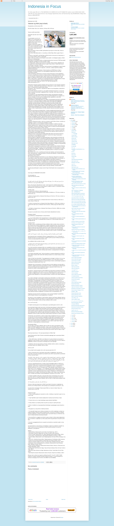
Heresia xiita (74, 138)
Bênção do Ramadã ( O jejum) (77, 285)
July (72, 127)
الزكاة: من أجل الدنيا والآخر (76, 209)
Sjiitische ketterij (74, 136)
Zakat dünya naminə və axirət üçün (78, 198)
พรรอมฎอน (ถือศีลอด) (75, 303)
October (73, 123)
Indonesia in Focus (44, 6)
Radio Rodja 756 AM (75, 23)
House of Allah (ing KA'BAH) (77, 257)
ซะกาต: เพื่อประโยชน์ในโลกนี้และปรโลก (78, 204)
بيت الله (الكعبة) (74, 280)
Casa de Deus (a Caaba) (76, 260)
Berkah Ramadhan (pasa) (76, 308)
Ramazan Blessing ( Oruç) (76, 293)
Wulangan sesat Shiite (76, 162)
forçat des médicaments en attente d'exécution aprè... (78, 174)
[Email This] (46, 462)
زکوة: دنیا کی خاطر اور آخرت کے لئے (77, 196)
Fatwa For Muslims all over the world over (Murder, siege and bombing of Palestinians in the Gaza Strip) (78, 101)
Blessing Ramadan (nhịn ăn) (77, 302)
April (72, 316)
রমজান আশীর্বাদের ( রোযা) (75, 297)
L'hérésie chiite (74, 141)
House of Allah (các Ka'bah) (76, 274)
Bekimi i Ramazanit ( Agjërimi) (77, 296)
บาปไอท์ (73, 157)
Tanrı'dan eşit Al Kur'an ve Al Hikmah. (78, 229)
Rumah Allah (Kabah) (75, 283)
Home (47, 499)
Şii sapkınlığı (74, 146)
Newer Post (30, 499)
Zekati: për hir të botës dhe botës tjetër (78, 199)
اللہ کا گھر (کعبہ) (74, 269)
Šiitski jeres (74, 132)
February (73, 319)
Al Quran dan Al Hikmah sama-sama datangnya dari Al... (78, 245)
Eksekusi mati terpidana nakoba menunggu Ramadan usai (77, 182)
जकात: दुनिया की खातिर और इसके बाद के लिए (78, 194)
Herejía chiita (74, 130)
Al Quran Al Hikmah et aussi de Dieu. (78, 221)
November (74, 121)
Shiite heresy (74, 165)
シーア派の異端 (74, 133)
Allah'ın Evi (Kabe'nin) (75, 268)
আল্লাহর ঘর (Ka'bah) (75, 273)
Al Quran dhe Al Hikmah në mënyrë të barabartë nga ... (78, 227)
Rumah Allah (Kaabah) (76, 279)
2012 (72, 326)
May (72, 315)
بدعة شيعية (73, 164)
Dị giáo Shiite (74, 156)
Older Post (63, 499)
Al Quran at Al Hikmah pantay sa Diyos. (79, 243)
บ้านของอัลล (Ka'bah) (75, 276)
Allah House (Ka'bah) (75, 266)
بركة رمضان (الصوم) (75, 310)
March (73, 318)
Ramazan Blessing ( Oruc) (76, 294)
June (73, 129)
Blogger (61, 517)
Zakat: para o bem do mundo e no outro (79, 183)
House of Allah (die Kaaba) (76, 259)
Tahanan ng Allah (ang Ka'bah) (77, 277)
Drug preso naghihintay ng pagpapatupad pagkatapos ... (77, 177)
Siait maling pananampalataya (77, 159)
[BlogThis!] (48, 462)
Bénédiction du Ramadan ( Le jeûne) (78, 288)
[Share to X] (49, 462)
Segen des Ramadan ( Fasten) (77, 286)
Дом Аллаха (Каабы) (75, 263)
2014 (72, 323)
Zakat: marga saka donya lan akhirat (78, 208)
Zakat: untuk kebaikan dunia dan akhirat (79, 202)
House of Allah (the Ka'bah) (76, 282)
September (74, 124)
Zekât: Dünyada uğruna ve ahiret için (78, 193)
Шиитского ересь (75, 143)
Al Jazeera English (74, 27)
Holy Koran (73, 99)
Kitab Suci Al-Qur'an (75, 105)
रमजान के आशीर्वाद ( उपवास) (76, 299)
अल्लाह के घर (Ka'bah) (75, 271)
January (73, 321)
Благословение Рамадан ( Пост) (78, 290)
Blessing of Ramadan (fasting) (77, 311)
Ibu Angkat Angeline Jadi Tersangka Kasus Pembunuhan (78, 172)
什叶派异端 (73, 144)
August (73, 126)
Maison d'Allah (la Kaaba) (76, 262)
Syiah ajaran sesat (75, 161)
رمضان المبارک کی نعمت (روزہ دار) (77, 300)
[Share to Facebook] (50, 462)
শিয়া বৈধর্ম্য (73, 151)
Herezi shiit (74, 154)
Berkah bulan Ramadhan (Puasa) (78, 313)
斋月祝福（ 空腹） (75, 291)
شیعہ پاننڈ (73, 147)
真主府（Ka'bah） (75, 265)
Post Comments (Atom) (37, 501)
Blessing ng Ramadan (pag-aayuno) (78, 305)
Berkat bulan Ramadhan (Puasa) (77, 307)
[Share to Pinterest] (51, 462)
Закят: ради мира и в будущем (77, 190)
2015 (72, 120)
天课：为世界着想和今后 (76, 191)
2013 (72, 324)
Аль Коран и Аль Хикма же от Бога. (78, 222)
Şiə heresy (73, 153)
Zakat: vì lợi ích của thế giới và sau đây (78, 201)
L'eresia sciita (74, 135)
